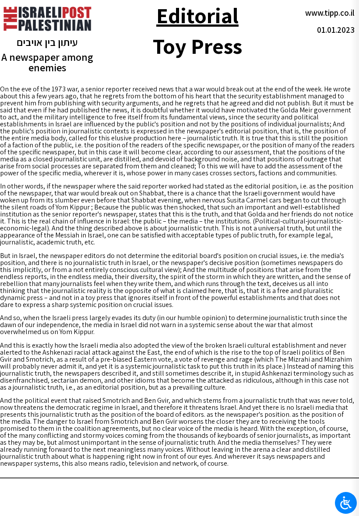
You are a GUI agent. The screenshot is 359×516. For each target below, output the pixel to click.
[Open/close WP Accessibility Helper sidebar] (346, 503)
